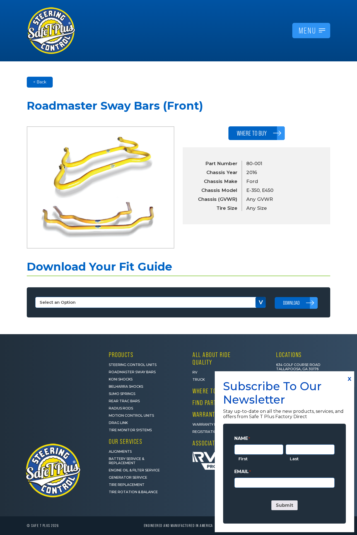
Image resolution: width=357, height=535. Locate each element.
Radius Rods (121, 408)
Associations (209, 443)
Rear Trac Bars (124, 401)
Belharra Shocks (126, 386)
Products (121, 354)
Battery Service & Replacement (126, 461)
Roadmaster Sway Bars (132, 372)
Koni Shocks (120, 379)
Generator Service (128, 477)
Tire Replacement (126, 485)
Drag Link (118, 423)
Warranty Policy (209, 424)
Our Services (125, 441)
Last (294, 458)
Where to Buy (209, 391)
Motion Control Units (131, 415)
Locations (289, 354)
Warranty (205, 414)
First (243, 458)
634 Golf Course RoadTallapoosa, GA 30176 (298, 367)
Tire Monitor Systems (130, 430)
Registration (205, 432)
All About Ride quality (211, 358)
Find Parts (205, 402)
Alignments (120, 451)
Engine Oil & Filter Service (134, 470)
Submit (284, 505)
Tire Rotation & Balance (133, 492)
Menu (307, 30)
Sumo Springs (122, 394)
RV (194, 372)
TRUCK (198, 379)
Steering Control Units (132, 365)
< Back (39, 82)
